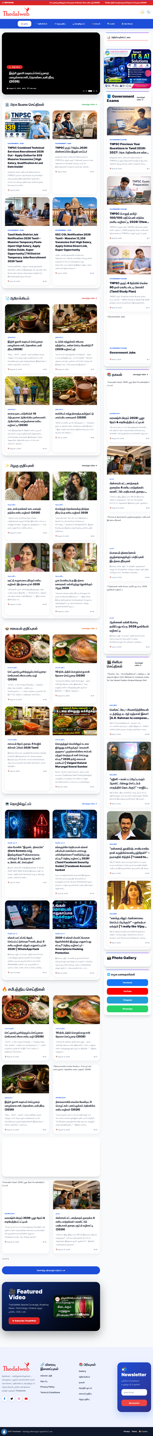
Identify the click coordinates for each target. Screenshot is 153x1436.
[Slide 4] (91, 91)
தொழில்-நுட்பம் (85, 1388)
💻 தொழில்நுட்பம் (78, 24)
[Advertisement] (84, 12)
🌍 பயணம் (111, 24)
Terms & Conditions (50, 1392)
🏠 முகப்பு (24, 24)
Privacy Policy (47, 1387)
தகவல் (82, 1382)
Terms (134, 1431)
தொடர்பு (43, 1381)
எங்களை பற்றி (46, 1375)
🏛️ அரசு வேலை (127, 24)
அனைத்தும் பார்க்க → (89, 104)
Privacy (127, 1431)
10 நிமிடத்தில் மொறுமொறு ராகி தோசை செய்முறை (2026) (82, 3)
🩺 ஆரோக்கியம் (41, 24)
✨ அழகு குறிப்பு (60, 24)
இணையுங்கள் (134, 1403)
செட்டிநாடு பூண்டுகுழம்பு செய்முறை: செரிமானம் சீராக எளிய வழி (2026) (31, 3)
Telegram (127, 1000)
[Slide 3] (88, 91)
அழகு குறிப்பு (84, 1399)
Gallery (82, 1371)
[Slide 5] (95, 91)
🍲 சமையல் (96, 24)
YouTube (127, 991)
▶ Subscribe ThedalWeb (24, 1321)
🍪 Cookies (143, 1431)
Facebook (127, 982)
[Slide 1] (83, 91)
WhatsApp (127, 1009)
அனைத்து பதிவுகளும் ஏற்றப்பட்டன (51, 1270)
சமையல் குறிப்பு (85, 1393)
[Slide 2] (86, 91)
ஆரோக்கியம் (84, 1377)
